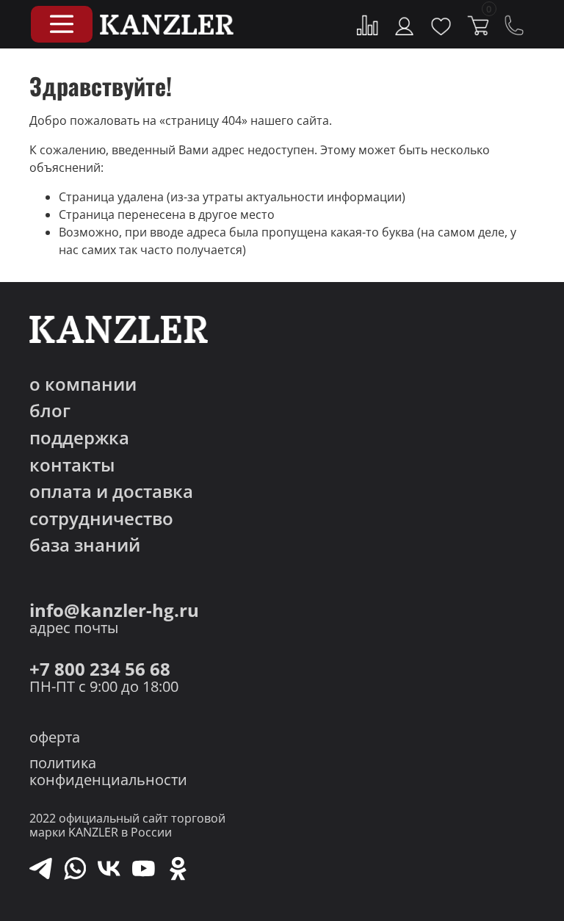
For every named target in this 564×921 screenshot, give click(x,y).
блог (49, 411)
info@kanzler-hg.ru (114, 611)
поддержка (79, 438)
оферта (54, 737)
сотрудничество (101, 519)
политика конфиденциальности (108, 771)
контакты (72, 465)
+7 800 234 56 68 (99, 669)
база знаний (84, 545)
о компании (83, 384)
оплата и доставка (111, 492)
